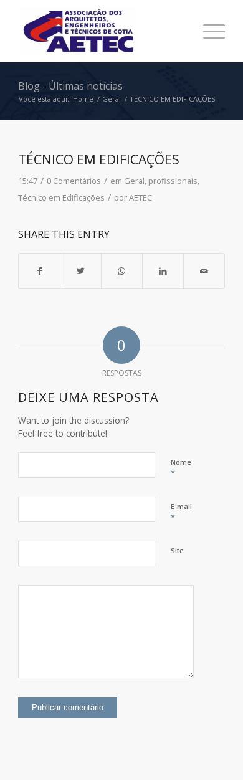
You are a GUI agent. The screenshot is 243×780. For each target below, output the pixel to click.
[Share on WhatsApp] (122, 271)
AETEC (140, 197)
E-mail (181, 512)
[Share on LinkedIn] (163, 271)
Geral (134, 180)
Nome (181, 467)
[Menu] (208, 31)
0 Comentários (74, 180)
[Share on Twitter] (80, 271)
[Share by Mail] (204, 271)
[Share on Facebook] (39, 271)
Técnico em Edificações (61, 197)
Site (177, 550)
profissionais (173, 180)
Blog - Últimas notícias (70, 86)
